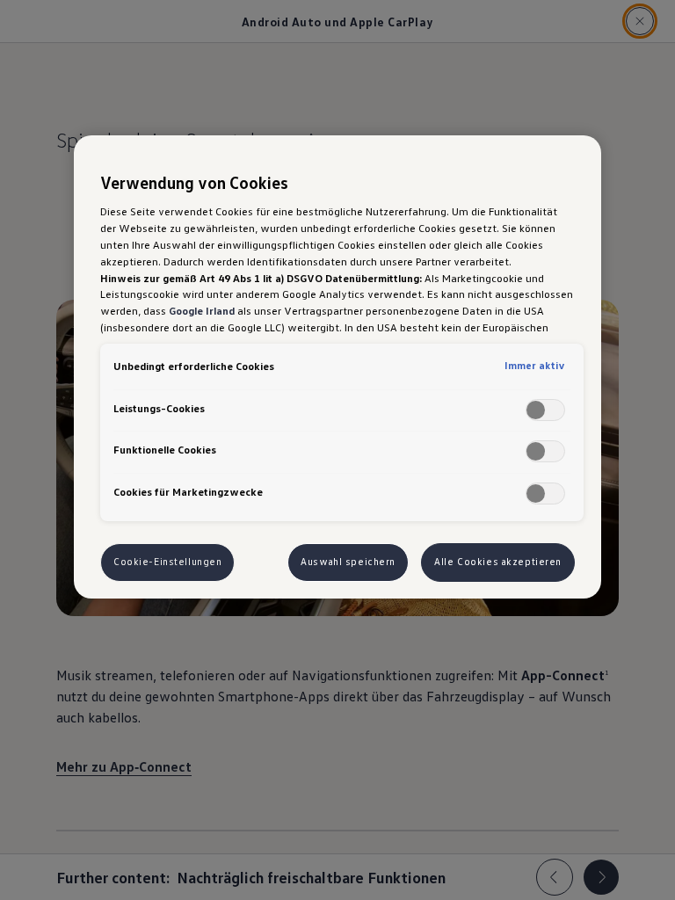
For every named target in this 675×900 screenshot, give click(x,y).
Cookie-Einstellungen (167, 561)
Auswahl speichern (348, 561)
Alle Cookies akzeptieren (498, 561)
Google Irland (202, 310)
